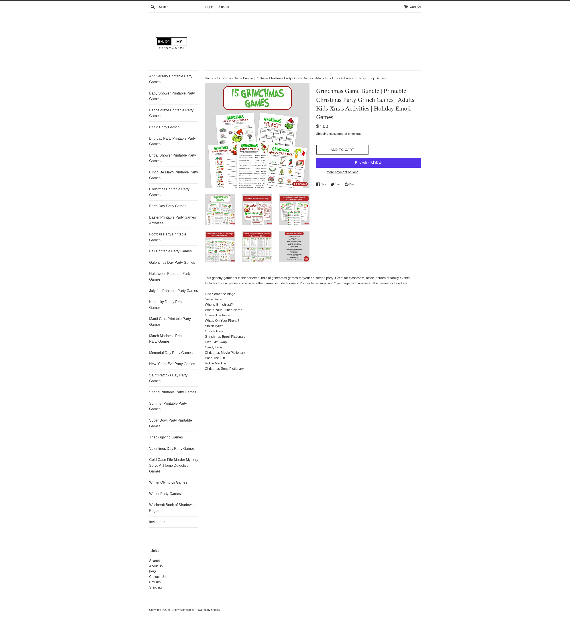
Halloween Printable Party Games (170, 276)
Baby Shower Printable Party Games (172, 96)
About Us (156, 566)
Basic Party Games (164, 127)
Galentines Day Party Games (172, 262)
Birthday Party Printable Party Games (172, 141)
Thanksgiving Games (166, 437)
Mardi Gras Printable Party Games (170, 321)
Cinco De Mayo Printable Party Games (173, 175)
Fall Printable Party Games (170, 251)
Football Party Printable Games (167, 237)
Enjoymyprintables (183, 609)
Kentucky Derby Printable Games (169, 305)
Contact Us (157, 577)
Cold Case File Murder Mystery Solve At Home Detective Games (173, 465)
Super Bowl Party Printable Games (170, 423)
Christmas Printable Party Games (169, 192)
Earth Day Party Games (167, 206)
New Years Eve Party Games (172, 364)
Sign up (223, 6)
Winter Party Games (165, 494)
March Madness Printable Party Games (169, 339)
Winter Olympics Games (168, 482)
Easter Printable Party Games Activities (172, 220)
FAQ (152, 571)
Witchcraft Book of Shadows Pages (171, 507)
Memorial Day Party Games (171, 353)
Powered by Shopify (208, 609)
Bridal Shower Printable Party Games (172, 158)
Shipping (322, 133)
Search (154, 561)
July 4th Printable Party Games (173, 291)
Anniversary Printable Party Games (170, 79)
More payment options (342, 172)
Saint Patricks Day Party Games (168, 378)
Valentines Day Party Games (172, 448)
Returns (155, 582)
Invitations (157, 522)
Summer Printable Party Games (168, 406)
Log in (209, 6)
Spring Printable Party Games (172, 392)
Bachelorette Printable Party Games (171, 113)
